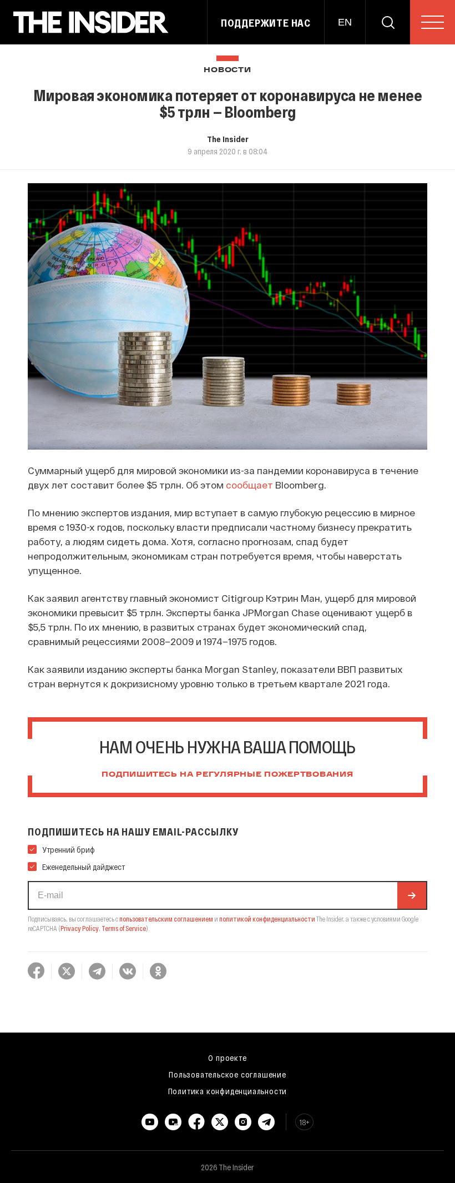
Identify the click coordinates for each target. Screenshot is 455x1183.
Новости (227, 70)
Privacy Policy (79, 928)
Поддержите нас (266, 23)
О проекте (227, 1058)
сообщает (249, 484)
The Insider (228, 139)
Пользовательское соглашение (227, 1074)
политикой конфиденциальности (267, 919)
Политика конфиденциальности (227, 1091)
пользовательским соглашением (166, 919)
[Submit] (411, 895)
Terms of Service (124, 928)
